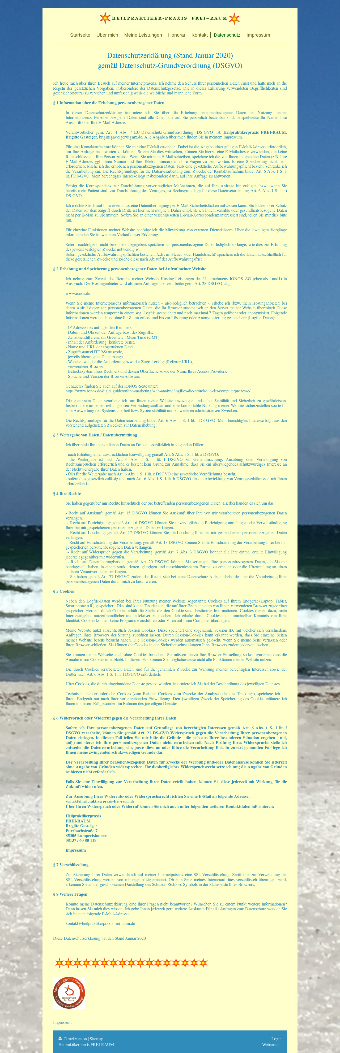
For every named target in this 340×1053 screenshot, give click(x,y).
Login (276, 1038)
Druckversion (75, 1038)
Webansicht (272, 1044)
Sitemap (96, 1038)
